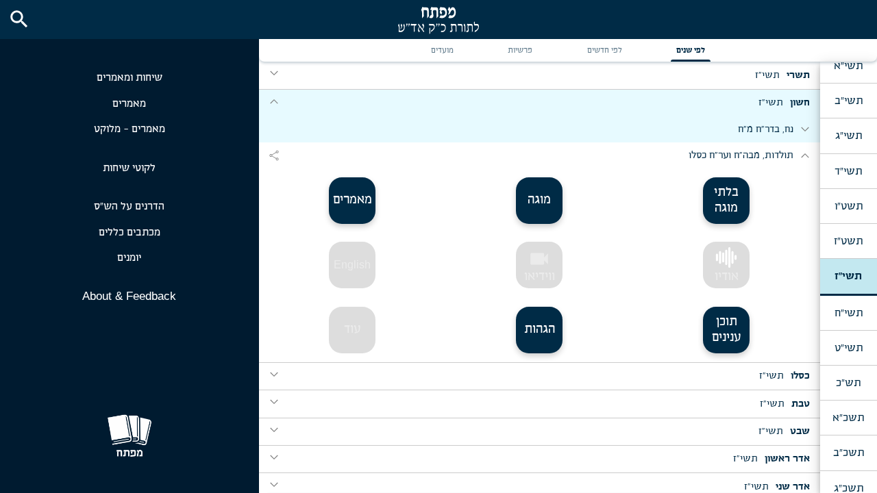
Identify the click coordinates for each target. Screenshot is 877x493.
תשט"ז (848, 241)
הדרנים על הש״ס (129, 206)
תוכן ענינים (726, 329)
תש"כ (848, 383)
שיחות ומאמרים (129, 77)
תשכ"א (848, 418)
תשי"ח (849, 313)
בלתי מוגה (726, 200)
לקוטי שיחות (129, 168)
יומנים (129, 257)
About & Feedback (129, 296)
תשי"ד (848, 171)
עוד (352, 329)
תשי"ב (849, 101)
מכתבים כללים (129, 232)
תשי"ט (849, 348)
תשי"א (848, 66)
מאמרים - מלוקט (129, 129)
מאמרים (129, 103)
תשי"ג (848, 135)
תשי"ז (848, 276)
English (352, 264)
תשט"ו (849, 206)
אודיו (727, 276)
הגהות (539, 329)
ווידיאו (539, 265)
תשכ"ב (848, 452)
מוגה (539, 199)
